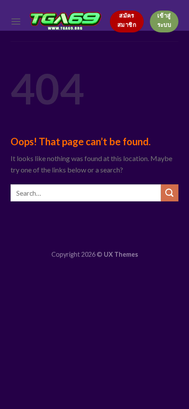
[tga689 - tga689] (65, 20)
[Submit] (169, 192)
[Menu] (16, 21)
